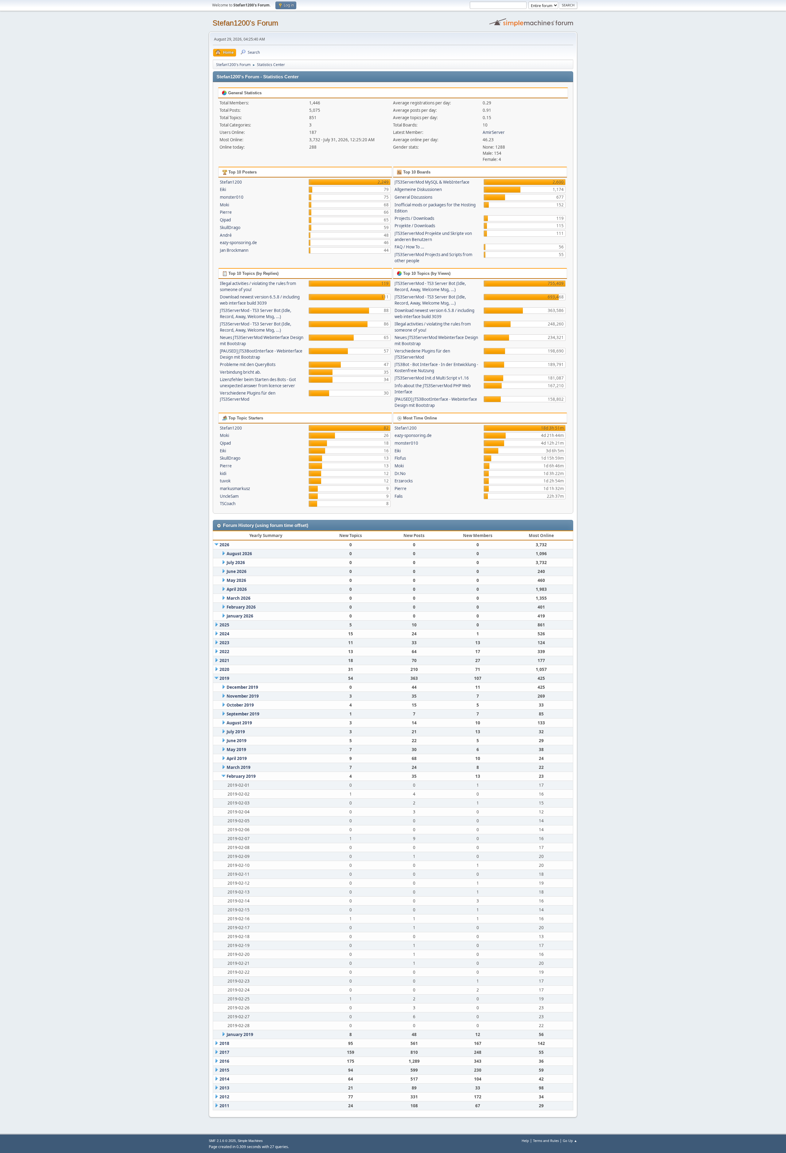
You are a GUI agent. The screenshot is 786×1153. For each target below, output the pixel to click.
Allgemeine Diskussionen (418, 189)
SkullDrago (230, 227)
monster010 (231, 197)
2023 (224, 642)
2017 (224, 1052)
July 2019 (236, 731)
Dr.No (400, 473)
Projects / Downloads (414, 218)
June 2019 (237, 740)
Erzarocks (404, 481)
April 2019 (237, 758)
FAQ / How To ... (409, 247)
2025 (224, 625)
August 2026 (239, 553)
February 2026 (241, 607)
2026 (224, 544)
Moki (224, 205)
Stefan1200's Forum (245, 23)
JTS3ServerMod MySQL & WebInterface (432, 182)
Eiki (223, 189)
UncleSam (229, 496)
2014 (224, 1079)
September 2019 (243, 714)
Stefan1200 (231, 182)
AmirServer (494, 132)
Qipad (225, 220)
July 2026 (236, 562)
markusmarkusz (235, 488)
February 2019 (241, 776)
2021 (224, 660)
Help (525, 1140)
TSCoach (227, 503)
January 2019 (240, 1034)
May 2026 (236, 580)
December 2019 (242, 687)
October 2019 (240, 705)
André (226, 235)
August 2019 (239, 723)
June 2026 (237, 571)
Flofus (400, 458)
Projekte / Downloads (415, 225)
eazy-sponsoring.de (238, 242)
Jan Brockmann (234, 250)
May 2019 (236, 749)
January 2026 (240, 616)
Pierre (226, 212)
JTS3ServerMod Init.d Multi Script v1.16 (432, 378)
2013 (224, 1088)
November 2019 (243, 696)
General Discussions (413, 197)
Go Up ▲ (570, 1140)
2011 (224, 1105)
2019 (224, 678)
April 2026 (237, 589)
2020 (224, 669)
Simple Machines (250, 1141)
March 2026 (239, 598)
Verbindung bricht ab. (240, 372)
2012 (224, 1097)
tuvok (225, 481)
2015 (224, 1070)
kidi (223, 473)
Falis (399, 496)
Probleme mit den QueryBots (247, 364)
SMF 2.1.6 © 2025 (222, 1141)
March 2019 (239, 767)
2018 (224, 1043)
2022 (224, 651)
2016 (224, 1061)
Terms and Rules (546, 1140)
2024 (224, 634)
